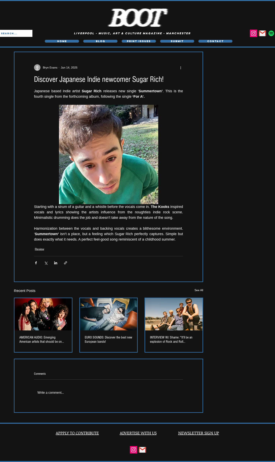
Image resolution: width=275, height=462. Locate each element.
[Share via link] (65, 263)
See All (198, 290)
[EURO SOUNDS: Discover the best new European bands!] (108, 314)
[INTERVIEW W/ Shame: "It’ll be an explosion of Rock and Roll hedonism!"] (174, 314)
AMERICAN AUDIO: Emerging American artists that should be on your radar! (40, 339)
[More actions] (180, 67)
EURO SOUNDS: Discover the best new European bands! (108, 339)
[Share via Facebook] (36, 263)
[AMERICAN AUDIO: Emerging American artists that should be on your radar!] (43, 314)
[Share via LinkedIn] (56, 263)
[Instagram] (253, 33)
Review (39, 249)
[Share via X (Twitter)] (46, 263)
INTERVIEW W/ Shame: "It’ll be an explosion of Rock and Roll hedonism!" (171, 339)
